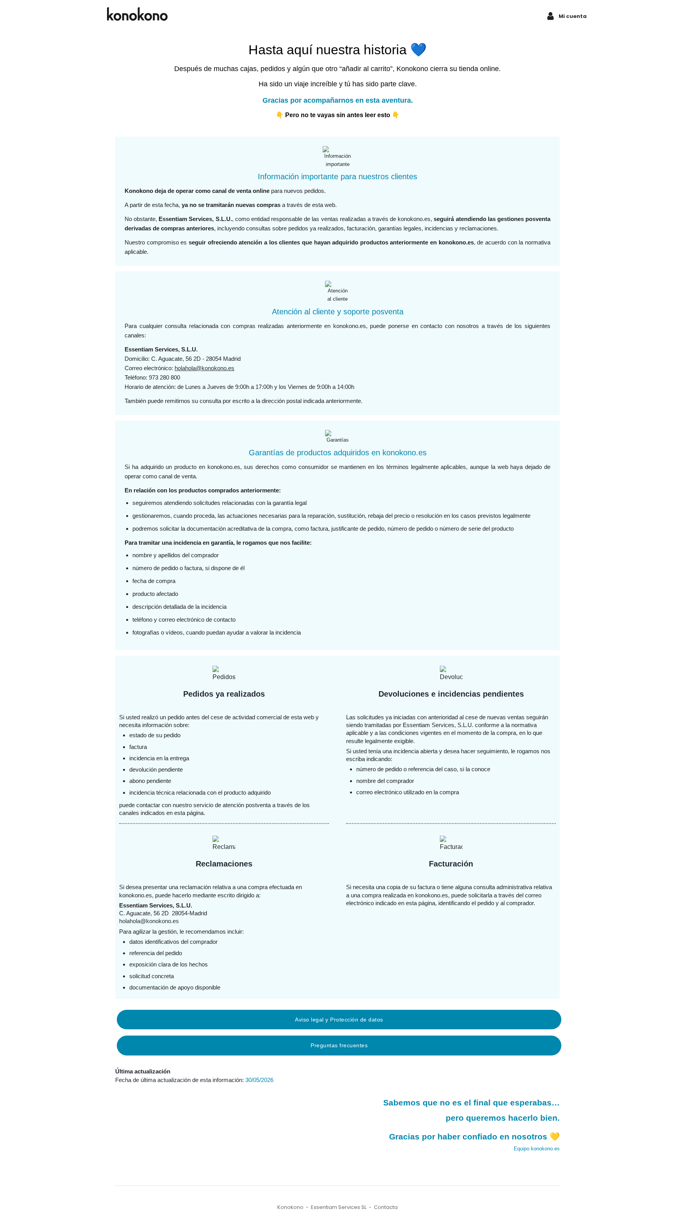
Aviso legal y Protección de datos (339, 1019)
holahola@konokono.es (204, 368)
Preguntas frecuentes (339, 1045)
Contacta (386, 1207)
